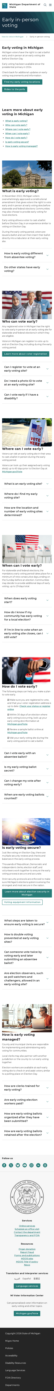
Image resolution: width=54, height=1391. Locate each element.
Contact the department (27, 1232)
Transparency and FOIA (27, 1235)
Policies (9, 1348)
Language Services (15, 1370)
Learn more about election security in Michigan (27, 893)
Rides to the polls (14, 89)
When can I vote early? (17, 133)
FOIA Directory (13, 1378)
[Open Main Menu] (50, 4)
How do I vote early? (16, 138)
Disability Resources (15, 1363)
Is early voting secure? (17, 142)
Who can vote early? (16, 125)
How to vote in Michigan (13, 37)
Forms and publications (27, 1255)
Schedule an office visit (27, 1229)
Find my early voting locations (22, 82)
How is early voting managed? (21, 146)
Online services (27, 1226)
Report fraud (27, 1252)
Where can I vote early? (17, 129)
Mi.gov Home (12, 1341)
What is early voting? (16, 121)
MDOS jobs (27, 1258)
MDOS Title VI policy (27, 1262)
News (27, 1265)
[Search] (45, 4)
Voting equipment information (22, 902)
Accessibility (11, 1355)
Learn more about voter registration (25, 354)
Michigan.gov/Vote (12, 471)
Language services (27, 1286)
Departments (12, 1385)
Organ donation (27, 1249)
